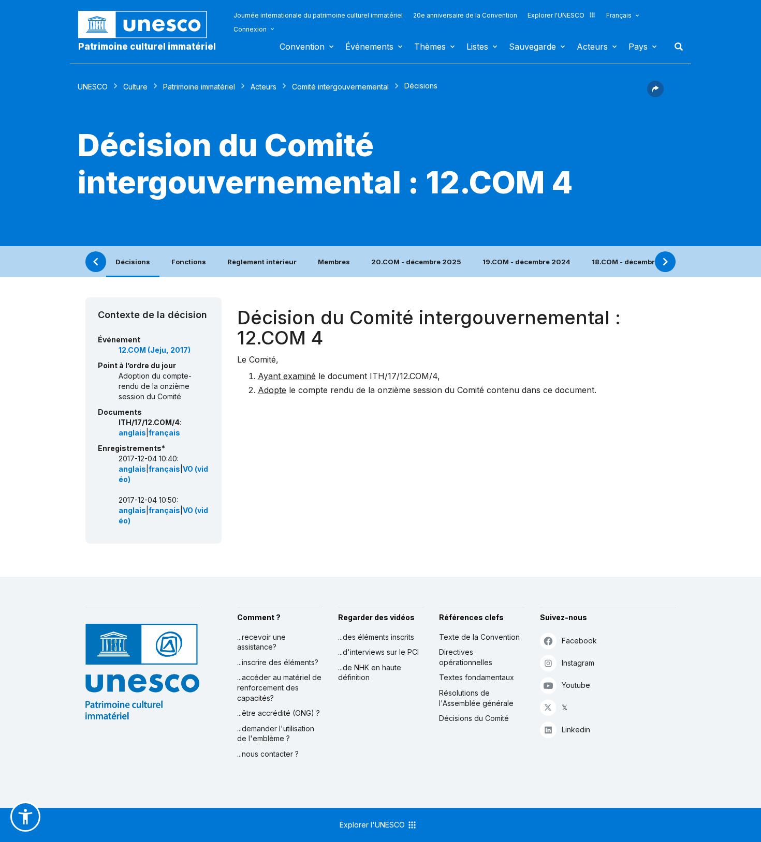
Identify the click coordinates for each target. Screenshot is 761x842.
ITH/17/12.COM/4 (403, 376)
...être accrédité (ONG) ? (278, 713)
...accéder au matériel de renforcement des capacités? (279, 687)
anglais (132, 432)
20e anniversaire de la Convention (465, 15)
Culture (135, 86)
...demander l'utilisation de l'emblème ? (275, 733)
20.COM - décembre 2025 (416, 262)
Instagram (578, 662)
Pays (638, 46)
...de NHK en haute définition (369, 672)
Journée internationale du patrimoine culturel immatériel (318, 15)
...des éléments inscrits (376, 637)
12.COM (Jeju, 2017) (155, 349)
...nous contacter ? (268, 753)
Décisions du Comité (474, 718)
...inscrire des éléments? (277, 662)
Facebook (579, 640)
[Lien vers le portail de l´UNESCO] (148, 24)
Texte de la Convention (479, 637)
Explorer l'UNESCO (556, 15)
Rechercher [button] (675, 46)
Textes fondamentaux (476, 677)
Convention (302, 46)
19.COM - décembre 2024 (526, 262)
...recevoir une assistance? (261, 642)
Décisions (132, 262)
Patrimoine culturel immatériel (147, 46)
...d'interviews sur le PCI (378, 652)
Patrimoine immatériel (199, 86)
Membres (334, 262)
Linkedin (576, 729)
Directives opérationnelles (465, 657)
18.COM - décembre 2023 (636, 262)
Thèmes (430, 46)
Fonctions (188, 262)
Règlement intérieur (262, 262)
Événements (369, 46)
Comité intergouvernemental (340, 86)
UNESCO (93, 86)
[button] (655, 94)
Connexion (250, 29)
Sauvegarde (532, 46)
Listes (477, 46)
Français (619, 15)
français (164, 432)
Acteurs (592, 46)
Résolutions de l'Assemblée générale (476, 698)
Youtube (576, 685)
